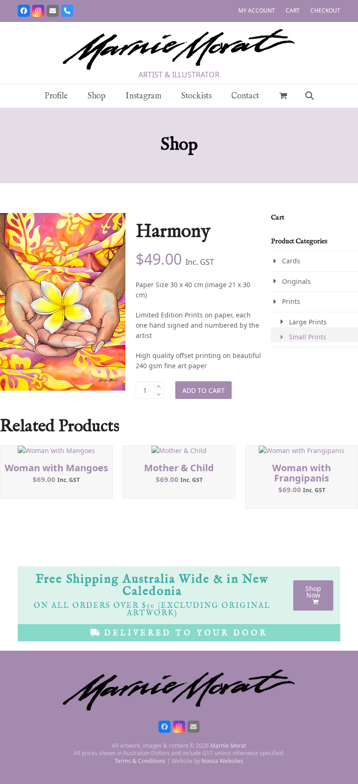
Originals (296, 281)
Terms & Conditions (140, 761)
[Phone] (67, 11)
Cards (291, 260)
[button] (283, 96)
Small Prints (307, 336)
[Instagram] (38, 11)
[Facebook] (24, 11)
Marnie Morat (228, 746)
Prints (291, 301)
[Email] (53, 11)
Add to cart (203, 390)
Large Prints (308, 321)
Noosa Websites (222, 761)
